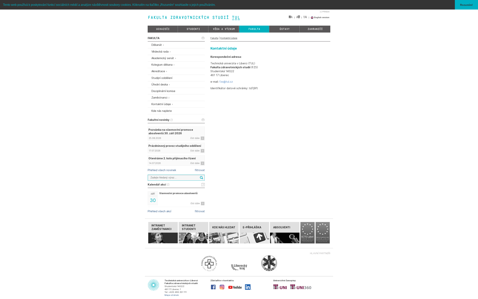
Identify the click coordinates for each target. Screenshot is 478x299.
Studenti (193, 29)
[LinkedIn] (248, 289)
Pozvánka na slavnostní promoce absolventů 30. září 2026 (170, 131)
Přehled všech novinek (162, 170)
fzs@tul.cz (226, 81)
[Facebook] (213, 289)
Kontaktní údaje (228, 38)
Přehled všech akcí (159, 211)
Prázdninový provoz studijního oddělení (174, 145)
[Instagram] (222, 289)
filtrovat (200, 170)
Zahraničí (315, 29)
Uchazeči (163, 29)
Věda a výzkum (224, 29)
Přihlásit (325, 11)
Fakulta (254, 29)
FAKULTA (153, 38)
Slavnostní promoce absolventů (178, 193)
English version (321, 17)
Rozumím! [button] (466, 4)
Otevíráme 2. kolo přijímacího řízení (172, 158)
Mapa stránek (171, 295)
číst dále (195, 138)
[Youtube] (235, 289)
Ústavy (285, 29)
